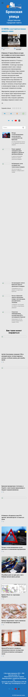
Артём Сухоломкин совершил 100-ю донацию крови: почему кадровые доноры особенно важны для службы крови (13, 357)
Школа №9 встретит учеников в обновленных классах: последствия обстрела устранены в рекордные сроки (13, 651)
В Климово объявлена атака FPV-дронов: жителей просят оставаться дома (13, 517)
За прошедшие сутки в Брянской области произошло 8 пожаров (18, 284)
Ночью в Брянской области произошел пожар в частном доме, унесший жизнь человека (18, 299)
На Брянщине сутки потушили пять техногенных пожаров (18, 165)
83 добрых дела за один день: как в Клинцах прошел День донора (12, 576)
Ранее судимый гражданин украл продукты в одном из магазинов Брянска (18, 152)
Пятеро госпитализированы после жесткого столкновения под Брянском (17, 136)
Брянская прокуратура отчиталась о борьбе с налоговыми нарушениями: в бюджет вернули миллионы (13, 488)
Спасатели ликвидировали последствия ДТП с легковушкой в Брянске (18, 314)
